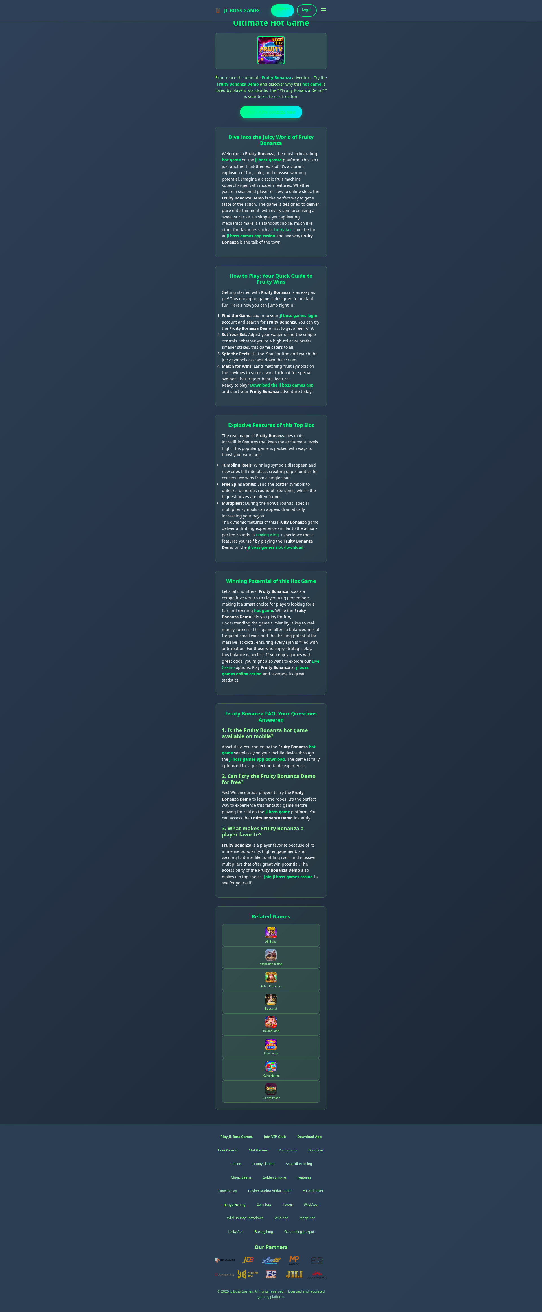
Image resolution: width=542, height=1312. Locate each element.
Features (304, 1177)
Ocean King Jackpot (299, 1231)
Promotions (288, 1150)
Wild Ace (281, 1218)
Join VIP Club (275, 1136)
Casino (235, 1163)
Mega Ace (307, 1218)
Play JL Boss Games (236, 1136)
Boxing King (267, 534)
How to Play (227, 1191)
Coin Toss (264, 1204)
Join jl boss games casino (288, 876)
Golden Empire (274, 1177)
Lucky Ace (283, 229)
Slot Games (258, 1150)
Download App (309, 1136)
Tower (287, 1204)
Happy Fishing (263, 1163)
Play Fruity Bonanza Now (271, 112)
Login (307, 9)
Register (283, 8)
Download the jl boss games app (282, 385)
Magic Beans (241, 1177)
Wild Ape (311, 1204)
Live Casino (227, 1150)
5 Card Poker (313, 1191)
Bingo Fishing (234, 1204)
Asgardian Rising (299, 1163)
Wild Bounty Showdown (245, 1218)
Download (316, 1150)
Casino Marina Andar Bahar (270, 1191)
